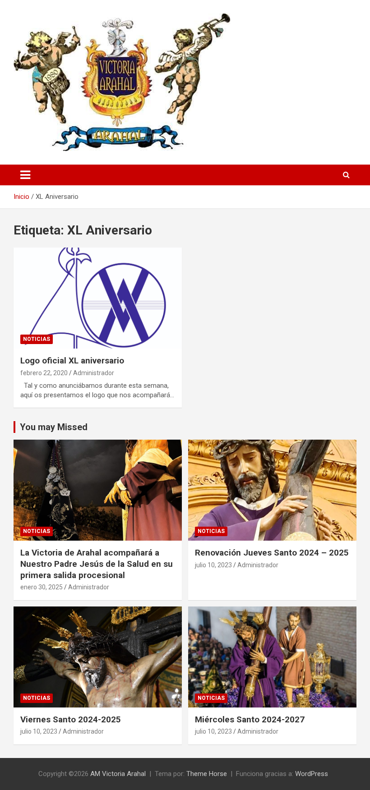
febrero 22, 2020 (44, 373)
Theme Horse (206, 774)
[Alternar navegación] (25, 175)
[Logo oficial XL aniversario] (97, 298)
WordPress (311, 774)
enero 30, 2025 (41, 587)
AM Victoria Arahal (118, 774)
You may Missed (54, 427)
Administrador (93, 373)
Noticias (36, 339)
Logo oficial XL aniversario (72, 360)
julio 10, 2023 (213, 565)
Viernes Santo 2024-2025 (70, 719)
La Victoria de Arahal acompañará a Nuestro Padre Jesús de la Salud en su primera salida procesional (96, 563)
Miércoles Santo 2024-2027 (250, 719)
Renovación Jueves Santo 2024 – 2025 (272, 552)
